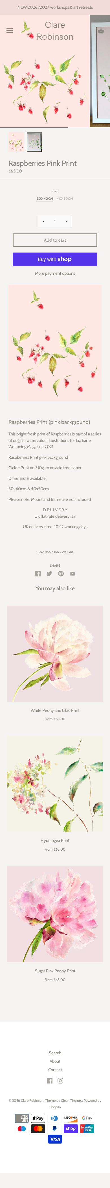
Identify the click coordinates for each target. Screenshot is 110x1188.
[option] (16, 142)
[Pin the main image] (61, 573)
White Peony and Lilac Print (55, 710)
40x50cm (65, 199)
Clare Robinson (55, 31)
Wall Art (67, 552)
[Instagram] (60, 1080)
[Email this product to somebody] (72, 573)
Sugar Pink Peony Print (55, 970)
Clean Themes (71, 1100)
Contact (55, 1069)
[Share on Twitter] (49, 573)
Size (55, 192)
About (55, 1061)
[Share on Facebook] (38, 573)
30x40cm (45, 199)
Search (55, 1052)
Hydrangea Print (55, 840)
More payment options (55, 273)
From (55, 719)
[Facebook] (49, 1080)
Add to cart (55, 240)
